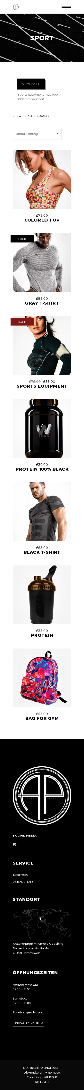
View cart (30, 83)
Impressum (20, 875)
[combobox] (37, 133)
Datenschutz (23, 882)
